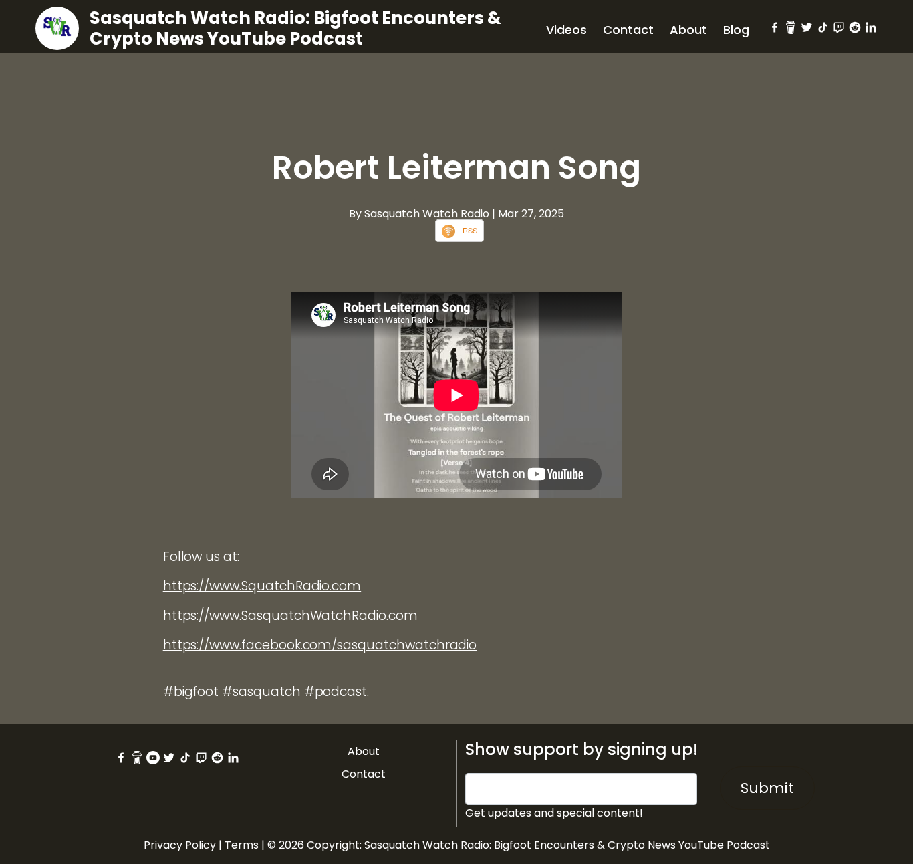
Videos (566, 29)
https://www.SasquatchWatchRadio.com (290, 616)
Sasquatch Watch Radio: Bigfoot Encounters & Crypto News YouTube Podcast (295, 28)
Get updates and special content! (554, 813)
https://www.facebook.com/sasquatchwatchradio (320, 645)
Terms (242, 845)
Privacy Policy (180, 845)
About (688, 29)
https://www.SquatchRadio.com (262, 586)
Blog (736, 29)
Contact (628, 29)
